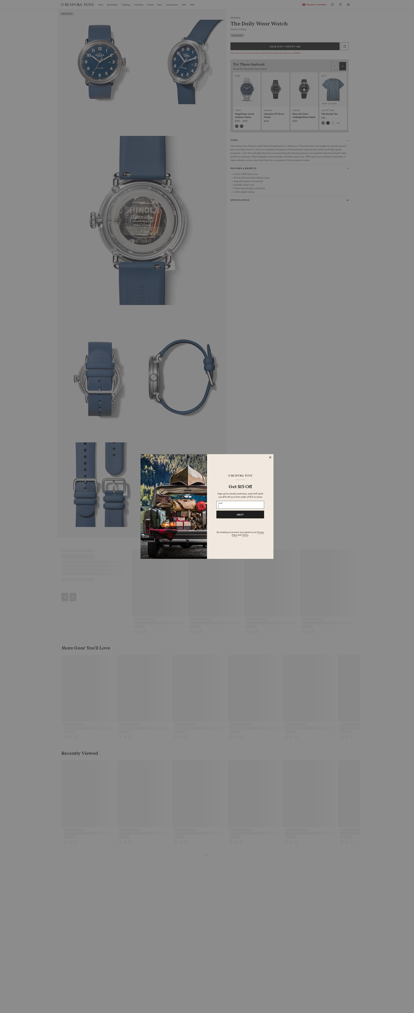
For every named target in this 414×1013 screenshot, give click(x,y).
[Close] (270, 457)
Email (220, 503)
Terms (245, 534)
